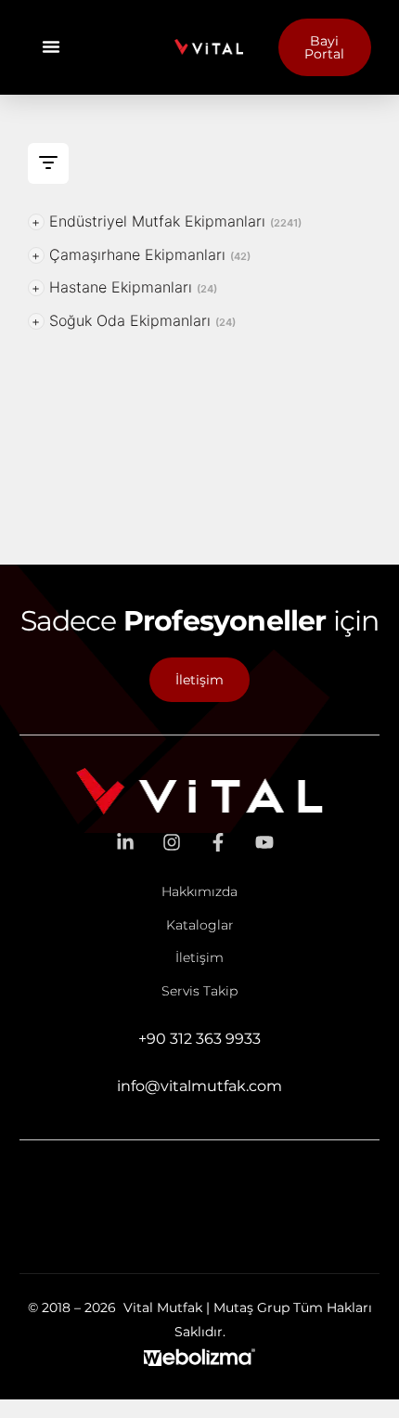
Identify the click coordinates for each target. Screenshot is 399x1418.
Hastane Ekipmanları (124, 287)
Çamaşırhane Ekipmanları (141, 254)
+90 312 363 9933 (199, 1038)
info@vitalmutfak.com (199, 1086)
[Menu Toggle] (51, 46)
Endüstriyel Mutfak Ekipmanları (167, 221)
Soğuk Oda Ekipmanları (134, 320)
